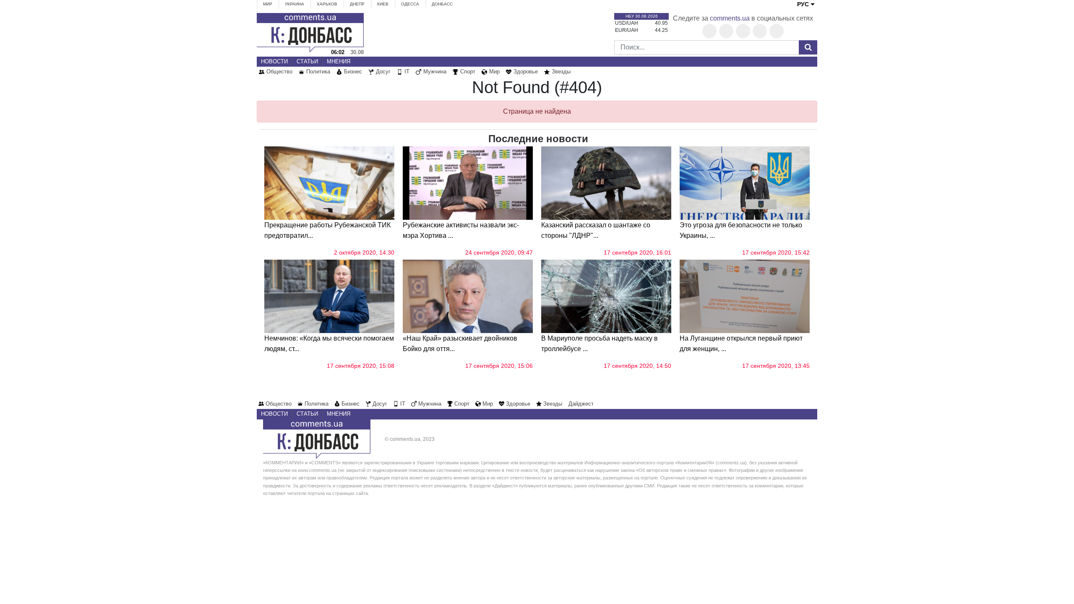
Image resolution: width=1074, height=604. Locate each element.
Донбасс (442, 4)
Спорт (467, 71)
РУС (803, 4)
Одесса (410, 4)
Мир (267, 4)
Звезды (561, 71)
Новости (274, 61)
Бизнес (353, 71)
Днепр (357, 4)
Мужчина (434, 71)
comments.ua (730, 18)
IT (406, 71)
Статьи (307, 61)
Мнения (338, 61)
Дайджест (581, 404)
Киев (382, 4)
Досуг (383, 71)
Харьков (327, 4)
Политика (318, 71)
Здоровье (526, 71)
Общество (279, 71)
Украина (294, 4)
